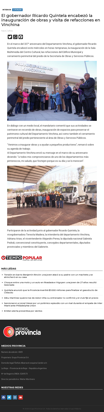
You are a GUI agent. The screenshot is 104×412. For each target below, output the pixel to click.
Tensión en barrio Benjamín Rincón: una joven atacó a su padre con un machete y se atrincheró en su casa (48, 275)
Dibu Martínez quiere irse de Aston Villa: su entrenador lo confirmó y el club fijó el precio (51, 298)
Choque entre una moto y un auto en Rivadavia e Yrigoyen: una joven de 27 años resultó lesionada (50, 283)
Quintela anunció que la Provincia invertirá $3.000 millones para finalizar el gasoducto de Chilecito (51, 291)
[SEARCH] (101, 2)
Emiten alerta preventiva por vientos (23, 311)
